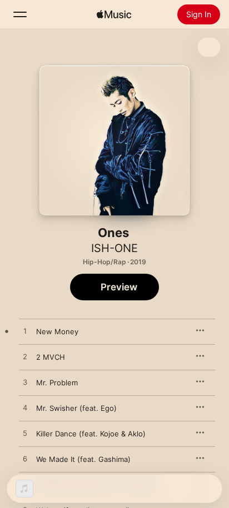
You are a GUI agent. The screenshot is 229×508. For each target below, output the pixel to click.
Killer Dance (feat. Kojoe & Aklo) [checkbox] (91, 433)
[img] (114, 14)
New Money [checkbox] (57, 331)
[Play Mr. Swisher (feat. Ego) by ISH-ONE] (25, 408)
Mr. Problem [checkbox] (57, 382)
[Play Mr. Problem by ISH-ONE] (25, 383)
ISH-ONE (114, 248)
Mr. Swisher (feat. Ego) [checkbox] (76, 408)
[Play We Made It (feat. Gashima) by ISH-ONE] (25, 459)
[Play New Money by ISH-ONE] (25, 331)
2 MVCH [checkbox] (50, 357)
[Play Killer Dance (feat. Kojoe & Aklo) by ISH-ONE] (25, 434)
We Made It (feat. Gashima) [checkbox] (83, 459)
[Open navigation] (20, 14)
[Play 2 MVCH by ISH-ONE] (25, 357)
